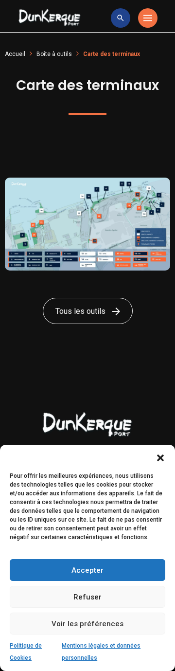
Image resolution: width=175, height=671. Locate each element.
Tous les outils (81, 311)
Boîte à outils (54, 54)
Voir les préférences (87, 623)
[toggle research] (120, 18)
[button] (160, 457)
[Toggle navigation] (148, 18)
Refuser (87, 597)
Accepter (87, 570)
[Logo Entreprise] (50, 18)
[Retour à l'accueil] (87, 424)
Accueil (15, 54)
